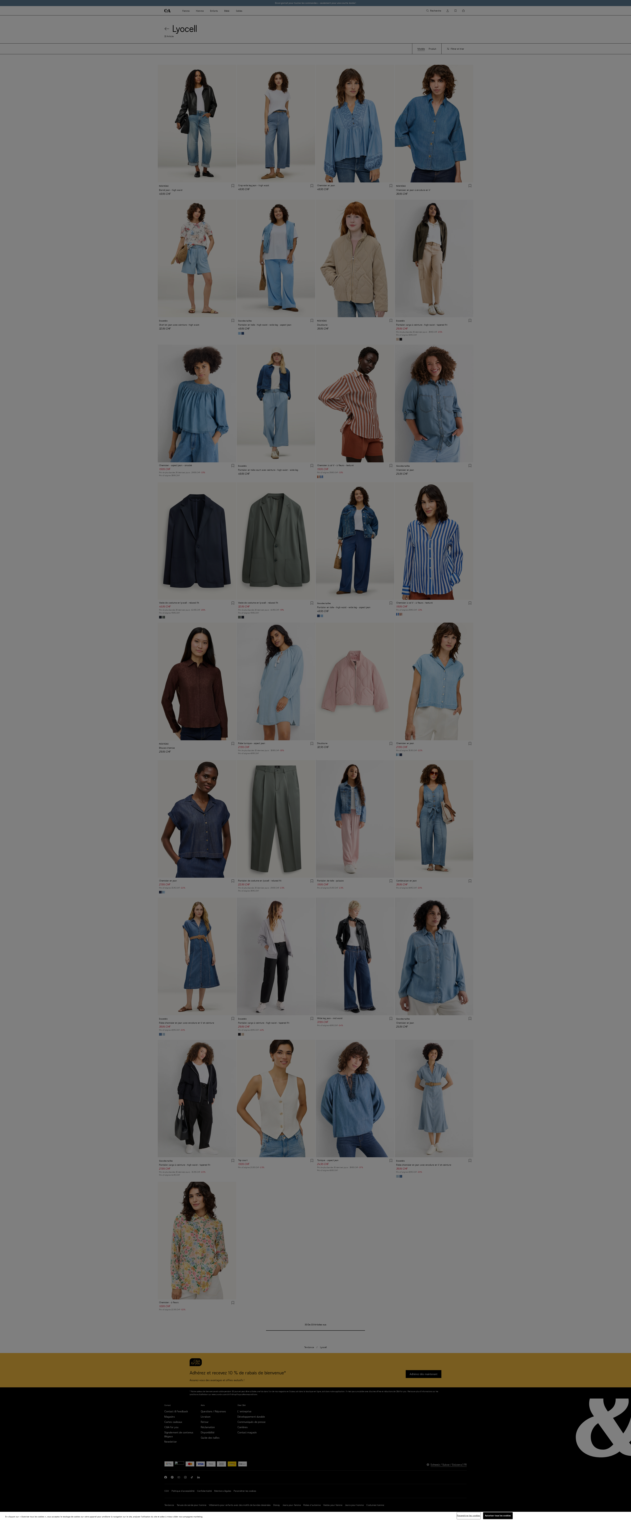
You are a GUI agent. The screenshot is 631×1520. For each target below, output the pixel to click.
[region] (315, 1516)
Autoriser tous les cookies (498, 1515)
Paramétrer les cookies (468, 1515)
